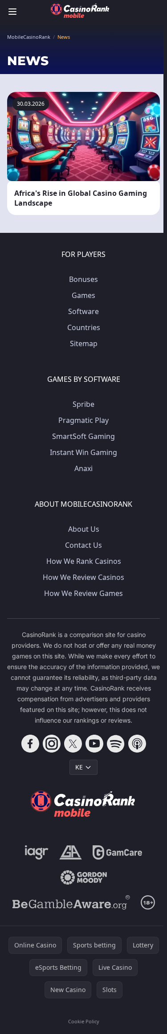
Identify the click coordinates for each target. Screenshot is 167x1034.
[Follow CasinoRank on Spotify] (116, 744)
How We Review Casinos (83, 577)
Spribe (83, 404)
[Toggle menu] (12, 12)
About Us (83, 529)
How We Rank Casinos (83, 561)
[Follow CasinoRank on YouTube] (94, 744)
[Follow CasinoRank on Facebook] (30, 744)
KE (79, 767)
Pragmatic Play (83, 420)
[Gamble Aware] (71, 902)
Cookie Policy (83, 1021)
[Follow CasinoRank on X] (73, 744)
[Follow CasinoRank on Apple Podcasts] (137, 744)
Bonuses (83, 279)
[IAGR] (37, 852)
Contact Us (83, 545)
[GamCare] (117, 852)
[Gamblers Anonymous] (70, 852)
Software (83, 311)
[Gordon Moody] (84, 877)
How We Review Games (83, 593)
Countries (83, 327)
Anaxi (83, 468)
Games (83, 295)
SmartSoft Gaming (83, 436)
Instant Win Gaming (83, 452)
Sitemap (84, 343)
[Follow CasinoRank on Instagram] (52, 744)
